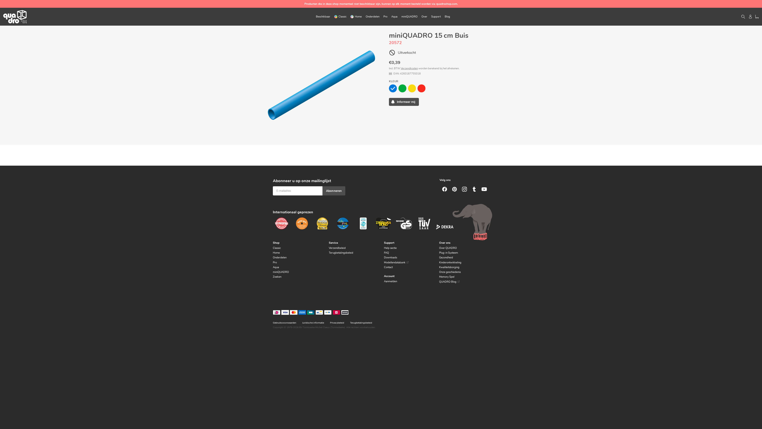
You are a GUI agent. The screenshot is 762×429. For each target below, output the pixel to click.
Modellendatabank (394, 262)
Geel (412, 88)
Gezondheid (446, 257)
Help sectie (390, 248)
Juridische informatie (313, 322)
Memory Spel (446, 277)
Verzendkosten (409, 68)
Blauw (393, 88)
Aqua (276, 267)
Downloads (390, 257)
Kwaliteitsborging (449, 267)
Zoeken (277, 277)
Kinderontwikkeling (450, 262)
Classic (277, 248)
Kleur (393, 81)
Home (276, 253)
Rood (421, 88)
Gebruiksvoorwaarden (284, 322)
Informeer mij (406, 102)
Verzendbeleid (337, 248)
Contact (388, 267)
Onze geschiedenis (450, 272)
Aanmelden (390, 281)
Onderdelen (280, 257)
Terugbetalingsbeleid (341, 253)
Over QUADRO (448, 248)
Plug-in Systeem (448, 253)
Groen (402, 88)
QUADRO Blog (447, 282)
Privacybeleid (337, 322)
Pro (275, 262)
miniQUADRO (281, 272)
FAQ (386, 253)
